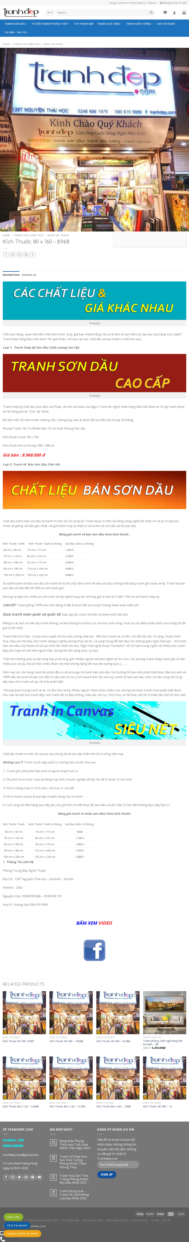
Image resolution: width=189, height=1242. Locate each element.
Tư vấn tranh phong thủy (50, 23)
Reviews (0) (29, 275)
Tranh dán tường (138, 23)
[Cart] (184, 12)
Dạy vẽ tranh (166, 23)
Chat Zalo (13, 1217)
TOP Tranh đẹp (84, 23)
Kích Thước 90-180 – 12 (157, 1106)
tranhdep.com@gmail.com (20, 1155)
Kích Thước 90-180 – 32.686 (113, 1041)
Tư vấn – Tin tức (16, 32)
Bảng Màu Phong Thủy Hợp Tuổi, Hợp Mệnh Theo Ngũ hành (75, 1144)
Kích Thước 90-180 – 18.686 (66, 1041)
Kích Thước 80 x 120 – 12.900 (67, 1106)
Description (11, 275)
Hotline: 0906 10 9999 (22, 1233)
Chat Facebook (17, 1225)
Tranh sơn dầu (15, 23)
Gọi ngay (12, 1239)
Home (6, 44)
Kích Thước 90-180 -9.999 (18, 1041)
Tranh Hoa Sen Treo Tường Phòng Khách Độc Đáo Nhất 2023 (74, 1179)
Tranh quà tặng (108, 23)
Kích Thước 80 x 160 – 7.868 (113, 1106)
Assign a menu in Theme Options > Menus (132, 2)
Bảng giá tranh (53, 44)
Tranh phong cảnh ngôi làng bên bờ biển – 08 (163, 1042)
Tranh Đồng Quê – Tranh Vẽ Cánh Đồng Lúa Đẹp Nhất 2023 (74, 1194)
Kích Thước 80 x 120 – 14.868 (21, 1106)
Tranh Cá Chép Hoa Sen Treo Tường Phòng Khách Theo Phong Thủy (73, 1162)
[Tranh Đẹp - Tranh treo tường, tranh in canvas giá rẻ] (21, 12)
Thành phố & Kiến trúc (26, 44)
